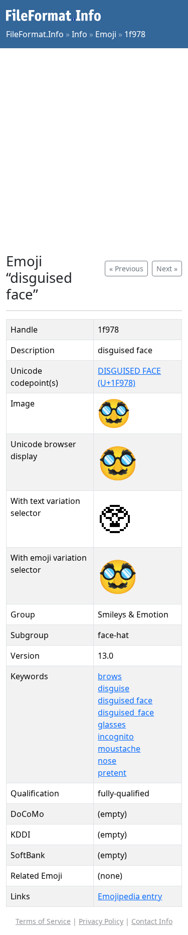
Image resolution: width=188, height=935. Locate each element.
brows (110, 676)
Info (79, 34)
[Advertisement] (94, 150)
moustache (119, 748)
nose (107, 760)
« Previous (126, 268)
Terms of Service (43, 921)
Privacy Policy (101, 921)
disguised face (125, 700)
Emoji (105, 34)
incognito (116, 736)
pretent (112, 772)
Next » (166, 268)
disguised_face (126, 712)
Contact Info (151, 921)
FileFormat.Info (35, 34)
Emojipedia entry (130, 896)
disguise (113, 688)
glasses (112, 724)
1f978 (134, 34)
